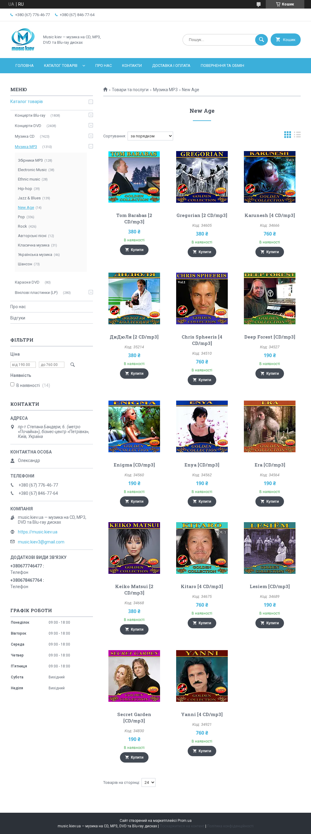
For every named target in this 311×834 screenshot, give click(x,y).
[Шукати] (261, 40)
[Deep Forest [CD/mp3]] (269, 298)
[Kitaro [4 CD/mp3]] (202, 548)
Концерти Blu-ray (30, 115)
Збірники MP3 (30, 160)
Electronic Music (32, 169)
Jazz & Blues (29, 198)
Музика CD (25, 136)
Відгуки (17, 317)
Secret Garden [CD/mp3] (134, 717)
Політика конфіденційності (230, 826)
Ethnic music (29, 179)
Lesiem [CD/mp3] (270, 586)
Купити (137, 250)
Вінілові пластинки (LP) (36, 292)
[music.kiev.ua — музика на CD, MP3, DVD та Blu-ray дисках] (23, 50)
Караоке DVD (27, 282)
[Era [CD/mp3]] (269, 426)
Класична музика (34, 245)
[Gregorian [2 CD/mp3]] (202, 177)
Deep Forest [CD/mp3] (269, 337)
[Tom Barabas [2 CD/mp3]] (134, 177)
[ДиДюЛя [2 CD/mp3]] (134, 298)
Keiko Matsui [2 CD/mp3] (134, 589)
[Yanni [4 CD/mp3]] (202, 676)
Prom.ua (185, 820)
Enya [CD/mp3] (201, 465)
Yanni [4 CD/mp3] (202, 714)
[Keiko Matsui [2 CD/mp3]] (134, 548)
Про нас (103, 65)
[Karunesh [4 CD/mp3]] (269, 177)
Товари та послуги (130, 89)
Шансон (25, 264)
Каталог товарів (60, 65)
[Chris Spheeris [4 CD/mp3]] (202, 298)
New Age (26, 207)
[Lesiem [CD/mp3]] (269, 548)
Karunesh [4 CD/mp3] (269, 215)
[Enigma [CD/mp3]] (134, 426)
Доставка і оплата (171, 65)
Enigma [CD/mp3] (134, 465)
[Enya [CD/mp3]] (202, 426)
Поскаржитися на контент (182, 826)
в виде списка (297, 136)
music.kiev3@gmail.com (41, 541)
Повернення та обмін (222, 65)
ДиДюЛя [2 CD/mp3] (134, 337)
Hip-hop (25, 188)
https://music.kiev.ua (37, 531)
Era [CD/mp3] (270, 465)
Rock (22, 226)
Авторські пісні (32, 235)
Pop (21, 217)
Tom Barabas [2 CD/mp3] (134, 218)
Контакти (132, 65)
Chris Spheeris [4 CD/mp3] (202, 340)
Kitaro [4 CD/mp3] (202, 586)
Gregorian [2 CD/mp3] (201, 215)
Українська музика (35, 254)
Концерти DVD (28, 125)
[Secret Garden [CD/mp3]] (134, 676)
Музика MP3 (165, 89)
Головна (24, 65)
